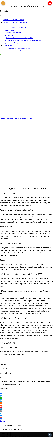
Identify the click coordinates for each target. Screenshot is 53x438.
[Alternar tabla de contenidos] (1, 15)
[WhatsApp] (26, 398)
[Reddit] (26, 405)
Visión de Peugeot (10, 35)
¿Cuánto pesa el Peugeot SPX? (14, 43)
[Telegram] (26, 400)
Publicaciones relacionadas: (15, 50)
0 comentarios (7, 45)
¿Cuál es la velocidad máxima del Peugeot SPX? (19, 38)
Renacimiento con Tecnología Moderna (16, 27)
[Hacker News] (26, 403)
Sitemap (5, 434)
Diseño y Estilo (9, 30)
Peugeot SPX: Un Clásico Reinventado (15, 22)
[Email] (26, 411)
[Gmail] (26, 417)
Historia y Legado (10, 25)
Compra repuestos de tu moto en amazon (16, 118)
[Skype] (26, 413)
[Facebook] (26, 394)
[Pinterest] (26, 407)
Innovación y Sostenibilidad (13, 32)
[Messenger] (26, 415)
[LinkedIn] (26, 409)
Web (1, 377)
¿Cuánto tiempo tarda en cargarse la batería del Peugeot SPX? (23, 40)
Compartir (3, 421)
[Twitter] (26, 396)
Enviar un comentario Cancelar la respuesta (19, 48)
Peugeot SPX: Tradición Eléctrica (13, 20)
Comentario (5, 365)
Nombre (3, 369)
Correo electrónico (7, 373)
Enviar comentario (4, 388)
